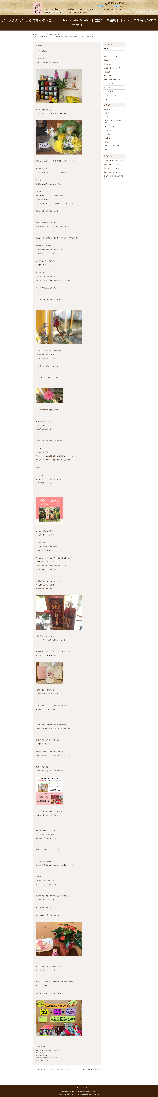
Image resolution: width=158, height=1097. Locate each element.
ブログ (62, 12)
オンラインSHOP (71, 12)
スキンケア (53, 34)
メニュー (62, 9)
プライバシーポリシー (111, 95)
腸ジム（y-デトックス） (112, 56)
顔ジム (106, 60)
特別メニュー (108, 64)
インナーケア (53, 12)
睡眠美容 (71, 9)
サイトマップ (108, 99)
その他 (107, 134)
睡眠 (106, 142)
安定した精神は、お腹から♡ (113, 160)
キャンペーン (109, 126)
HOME (46, 9)
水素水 (107, 138)
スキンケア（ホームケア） (93, 9)
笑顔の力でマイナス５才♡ (113, 168)
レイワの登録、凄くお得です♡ (113, 177)
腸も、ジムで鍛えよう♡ (112, 164)
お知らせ (107, 109)
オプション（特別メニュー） (113, 121)
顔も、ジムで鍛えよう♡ (112, 172)
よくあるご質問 (109, 83)
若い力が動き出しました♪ (91, 1069)
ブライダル (79, 9)
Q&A (46, 12)
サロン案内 (54, 9)
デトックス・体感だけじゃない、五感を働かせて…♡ (52, 1069)
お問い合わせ (82, 12)
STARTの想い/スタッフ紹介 (112, 9)
